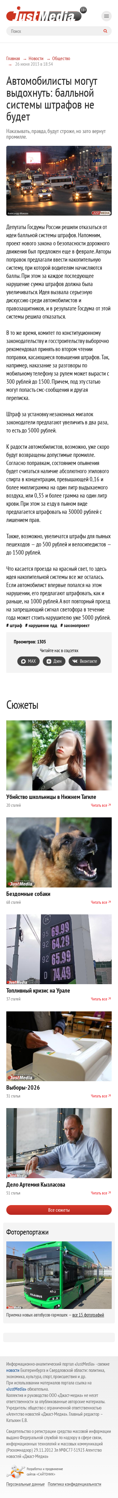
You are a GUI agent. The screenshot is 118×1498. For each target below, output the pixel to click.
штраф (16, 625)
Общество (61, 58)
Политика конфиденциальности (74, 1484)
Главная (13, 58)
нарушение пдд (43, 625)
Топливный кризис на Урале (38, 990)
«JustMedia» (16, 1389)
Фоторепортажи (27, 1232)
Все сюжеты (59, 1210)
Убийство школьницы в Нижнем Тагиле (51, 797)
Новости (36, 58)
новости (13, 1370)
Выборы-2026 (23, 1087)
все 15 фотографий (88, 1315)
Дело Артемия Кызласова (35, 1184)
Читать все (99, 805)
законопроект (77, 625)
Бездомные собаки (28, 894)
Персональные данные (25, 1484)
